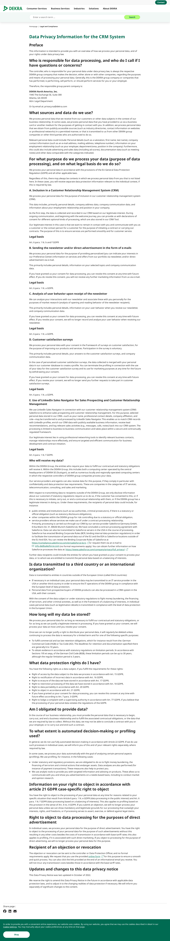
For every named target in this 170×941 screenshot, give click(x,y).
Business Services (60, 8)
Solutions (94, 8)
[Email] (15, 911)
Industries (79, 8)
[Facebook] (4, 911)
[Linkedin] (9, 911)
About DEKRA (110, 8)
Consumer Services (37, 8)
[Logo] (14, 8)
